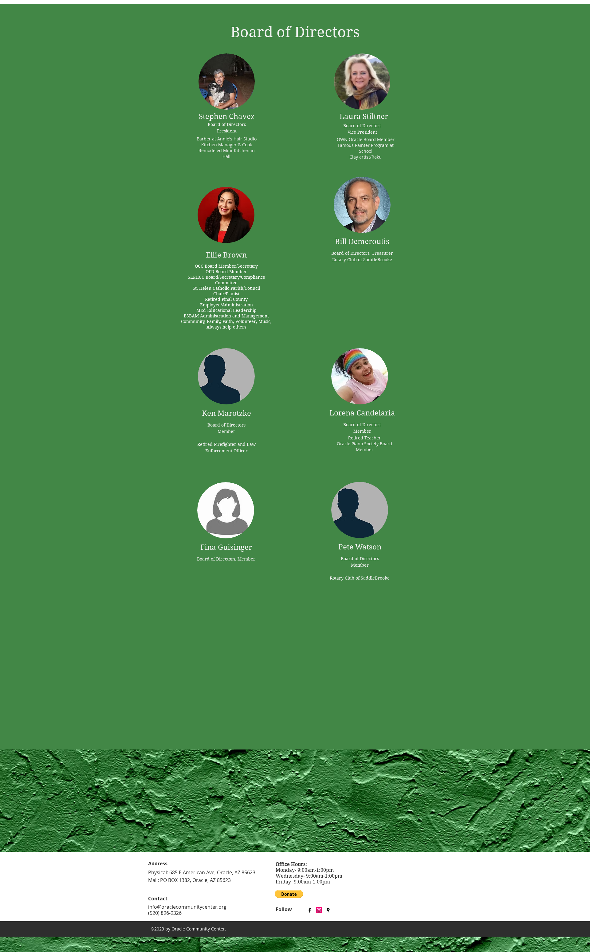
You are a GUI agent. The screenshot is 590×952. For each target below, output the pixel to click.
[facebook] (310, 910)
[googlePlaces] (328, 910)
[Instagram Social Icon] (319, 910)
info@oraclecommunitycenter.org (187, 906)
